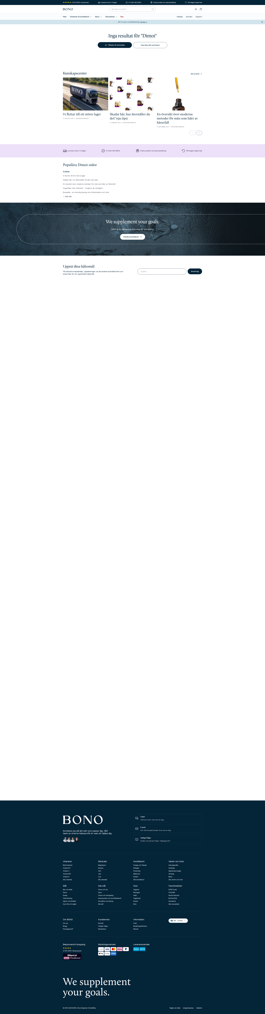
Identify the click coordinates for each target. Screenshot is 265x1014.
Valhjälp (180, 17)
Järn (99, 874)
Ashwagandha (173, 865)
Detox (65, 892)
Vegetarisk (137, 898)
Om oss (65, 923)
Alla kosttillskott (138, 879)
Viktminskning (67, 898)
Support (199, 17)
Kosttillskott (139, 861)
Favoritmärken (175, 886)
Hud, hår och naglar (69, 904)
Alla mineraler (102, 879)
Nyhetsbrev (102, 929)
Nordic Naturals (174, 895)
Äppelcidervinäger (175, 871)
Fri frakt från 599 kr (135, 2)
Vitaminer (67, 861)
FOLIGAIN (172, 892)
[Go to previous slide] (192, 133)
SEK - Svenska (177, 920)
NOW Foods (173, 889)
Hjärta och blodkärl (69, 901)
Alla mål (101, 886)
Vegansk (136, 889)
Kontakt (189, 17)
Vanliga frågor (103, 926)
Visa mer (68, 196)
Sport (97, 17)
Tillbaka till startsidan (116, 45)
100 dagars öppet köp (195, 2)
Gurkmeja (172, 868)
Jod (99, 877)
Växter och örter (176, 861)
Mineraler (102, 861)
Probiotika (136, 871)
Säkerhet (199, 1008)
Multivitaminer (67, 865)
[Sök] (153, 9)
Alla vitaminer (67, 879)
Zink (99, 871)
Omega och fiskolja (139, 865)
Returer (135, 929)
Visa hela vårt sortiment (150, 45)
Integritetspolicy (188, 1008)
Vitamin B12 (67, 874)
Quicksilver (172, 901)
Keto (135, 904)
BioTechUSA (173, 898)
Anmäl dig (195, 271)
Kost (135, 886)
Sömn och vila (103, 889)
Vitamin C (66, 871)
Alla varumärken (174, 904)
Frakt (135, 923)
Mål (64, 886)
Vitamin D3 (66, 868)
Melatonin (136, 874)
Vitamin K (66, 877)
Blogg (65, 926)
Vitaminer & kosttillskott (79, 17)
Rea (121, 17)
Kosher (135, 901)
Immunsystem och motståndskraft (109, 898)
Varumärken (110, 17)
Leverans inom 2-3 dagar (109, 2)
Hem (65, 17)
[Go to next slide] (199, 133)
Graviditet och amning (105, 901)
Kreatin (135, 877)
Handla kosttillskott (131, 237)
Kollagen (136, 868)
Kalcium (100, 868)
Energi (65, 895)
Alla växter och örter (176, 879)
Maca (170, 877)
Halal (135, 895)
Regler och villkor (175, 1008)
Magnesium (102, 865)
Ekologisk (136, 892)
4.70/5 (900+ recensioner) (80, 2)
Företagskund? (68, 929)
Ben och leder (67, 889)
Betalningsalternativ (140, 926)
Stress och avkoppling (105, 895)
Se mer (143, 22)
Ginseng (171, 874)
